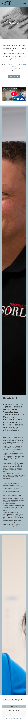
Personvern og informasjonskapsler (14, 718)
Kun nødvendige (14, 711)
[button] (14, 76)
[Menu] (24, 3)
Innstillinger (14, 715)
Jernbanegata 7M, (18, 65)
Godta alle (14, 706)
